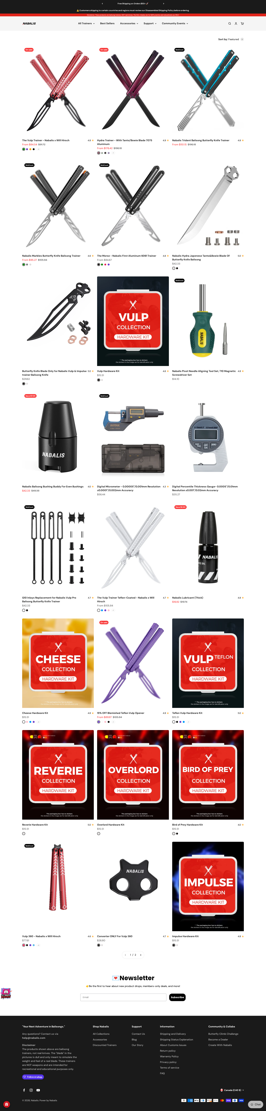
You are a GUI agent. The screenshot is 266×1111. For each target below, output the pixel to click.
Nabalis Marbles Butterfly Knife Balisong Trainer (51, 255)
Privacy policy (168, 1062)
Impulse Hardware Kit (185, 936)
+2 (38, 722)
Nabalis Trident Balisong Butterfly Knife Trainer (200, 140)
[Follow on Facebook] (24, 1090)
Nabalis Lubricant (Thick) (187, 597)
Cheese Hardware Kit (35, 713)
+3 (38, 149)
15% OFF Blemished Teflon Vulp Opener (120, 713)
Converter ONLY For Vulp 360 (114, 936)
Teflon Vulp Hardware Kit (187, 713)
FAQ (162, 1073)
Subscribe (177, 997)
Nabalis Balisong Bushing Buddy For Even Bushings (53, 486)
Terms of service (169, 1067)
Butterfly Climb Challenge (223, 1034)
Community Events (173, 23)
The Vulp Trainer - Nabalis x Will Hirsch (45, 140)
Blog (134, 1039)
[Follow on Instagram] (31, 1090)
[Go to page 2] (140, 955)
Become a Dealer (218, 1039)
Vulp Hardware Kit (108, 371)
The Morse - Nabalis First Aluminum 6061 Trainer (126, 255)
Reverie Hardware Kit (35, 824)
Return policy (168, 1050)
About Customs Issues (173, 1045)
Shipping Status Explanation (176, 1039)
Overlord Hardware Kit (110, 824)
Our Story (137, 1045)
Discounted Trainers (105, 1045)
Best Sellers (107, 23)
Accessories (127, 23)
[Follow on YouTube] (38, 1090)
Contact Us (138, 1034)
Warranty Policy (169, 1056)
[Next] (163, 3)
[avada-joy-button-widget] (6, 1104)
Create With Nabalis (220, 1045)
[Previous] (102, 3)
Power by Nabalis (48, 1100)
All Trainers (85, 23)
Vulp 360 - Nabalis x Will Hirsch (41, 936)
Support (149, 23)
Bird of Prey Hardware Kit (187, 824)
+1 (113, 153)
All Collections (101, 1034)
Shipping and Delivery (173, 1034)
